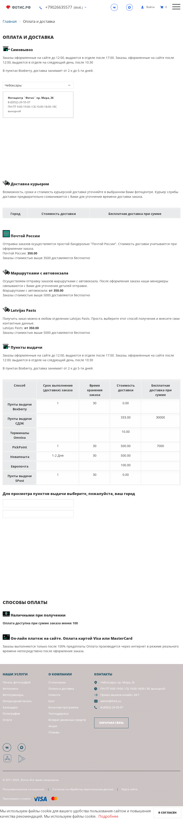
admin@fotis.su (110, 701)
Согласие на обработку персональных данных (82, 789)
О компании (57, 682)
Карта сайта (129, 789)
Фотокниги (10, 689)
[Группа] (115, 7)
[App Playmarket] (24, 762)
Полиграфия (11, 714)
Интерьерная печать (17, 701)
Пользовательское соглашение (23, 789)
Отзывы (53, 732)
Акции (52, 726)
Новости (54, 695)
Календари (10, 707)
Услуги (7, 720)
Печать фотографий (17, 682)
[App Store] (10, 762)
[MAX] (130, 7)
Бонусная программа (63, 707)
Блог (51, 701)
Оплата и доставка (61, 689)
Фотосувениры (13, 695)
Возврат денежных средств (67, 720)
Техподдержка (58, 714)
